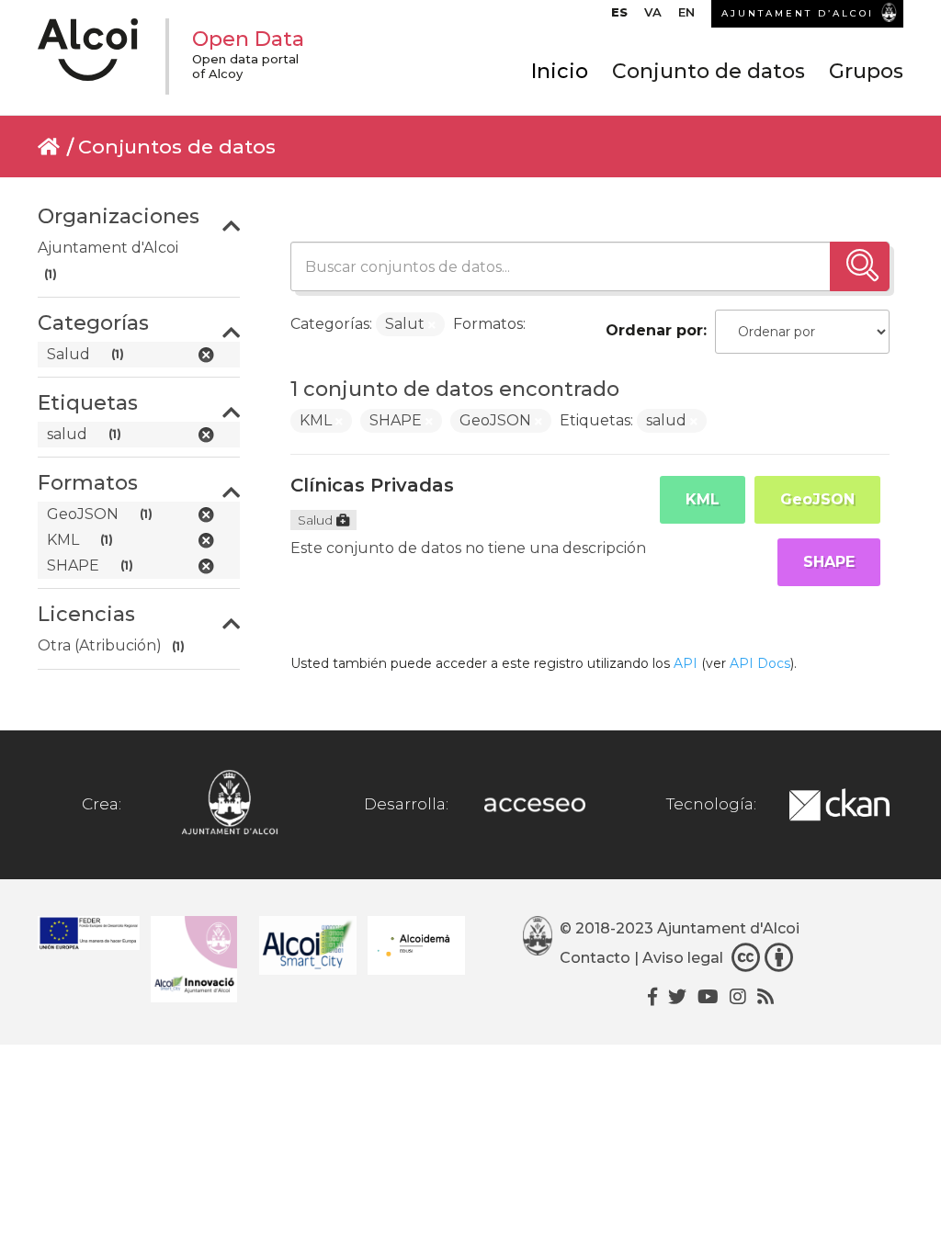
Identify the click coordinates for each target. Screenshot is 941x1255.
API (685, 663)
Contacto (595, 958)
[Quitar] (432, 325)
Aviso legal (682, 958)
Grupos (866, 71)
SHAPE (829, 562)
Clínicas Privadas (372, 485)
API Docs (760, 663)
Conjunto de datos (708, 71)
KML (703, 499)
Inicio (559, 71)
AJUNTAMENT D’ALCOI (797, 13)
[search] (860, 266)
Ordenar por (654, 330)
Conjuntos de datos (177, 146)
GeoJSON (817, 499)
